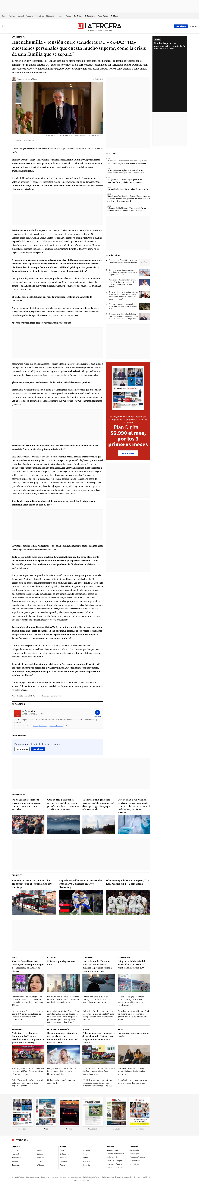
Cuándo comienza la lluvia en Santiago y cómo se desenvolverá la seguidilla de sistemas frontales (97, 999)
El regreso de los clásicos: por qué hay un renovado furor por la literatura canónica (124, 181)
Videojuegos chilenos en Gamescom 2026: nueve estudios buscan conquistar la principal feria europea (28, 1038)
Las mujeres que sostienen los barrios (133, 1035)
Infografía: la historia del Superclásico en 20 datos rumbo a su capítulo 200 (131, 964)
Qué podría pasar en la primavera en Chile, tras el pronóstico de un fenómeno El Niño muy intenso (63, 805)
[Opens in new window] (69, 1125)
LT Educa (114, 16)
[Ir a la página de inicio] (99, 26)
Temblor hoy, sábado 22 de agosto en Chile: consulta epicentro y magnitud (123, 261)
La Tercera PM (18, 37)
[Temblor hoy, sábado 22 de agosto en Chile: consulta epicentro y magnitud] (144, 262)
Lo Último (78, 16)
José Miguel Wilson (28, 79)
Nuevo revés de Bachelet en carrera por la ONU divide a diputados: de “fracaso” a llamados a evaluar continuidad (122, 283)
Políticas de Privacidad (56, 726)
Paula (120, 1029)
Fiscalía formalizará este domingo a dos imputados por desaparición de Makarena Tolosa (28, 966)
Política (12, 16)
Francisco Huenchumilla (51, 696)
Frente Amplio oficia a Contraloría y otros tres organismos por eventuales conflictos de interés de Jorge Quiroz (123, 316)
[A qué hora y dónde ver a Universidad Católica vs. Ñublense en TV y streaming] (81, 902)
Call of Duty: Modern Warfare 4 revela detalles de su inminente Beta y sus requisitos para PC (28, 1083)
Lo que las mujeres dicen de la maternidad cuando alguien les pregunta (131, 1071)
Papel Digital (103, 16)
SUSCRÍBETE (128, 453)
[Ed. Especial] (92, 1125)
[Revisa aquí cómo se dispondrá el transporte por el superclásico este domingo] (34, 902)
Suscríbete (38, 749)
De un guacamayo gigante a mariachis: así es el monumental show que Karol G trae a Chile (127, 171)
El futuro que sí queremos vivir (61, 963)
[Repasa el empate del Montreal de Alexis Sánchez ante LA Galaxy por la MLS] (144, 306)
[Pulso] (45, 1125)
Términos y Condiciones (40, 726)
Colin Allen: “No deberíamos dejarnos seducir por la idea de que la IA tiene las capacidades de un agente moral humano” (98, 1015)
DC (34, 696)
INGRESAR (193, 26)
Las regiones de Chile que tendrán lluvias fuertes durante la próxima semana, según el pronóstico (97, 966)
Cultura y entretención (58, 1029)
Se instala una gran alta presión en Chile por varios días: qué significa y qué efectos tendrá (98, 805)
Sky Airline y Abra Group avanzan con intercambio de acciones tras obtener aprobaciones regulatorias (63, 999)
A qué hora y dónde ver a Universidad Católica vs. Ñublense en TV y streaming (81, 883)
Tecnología (39, 16)
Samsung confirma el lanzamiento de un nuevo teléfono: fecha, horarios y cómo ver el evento (28, 1071)
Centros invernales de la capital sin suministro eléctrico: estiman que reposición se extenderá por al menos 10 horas (28, 1000)
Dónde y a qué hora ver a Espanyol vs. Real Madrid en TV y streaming (128, 882)
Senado (38, 696)
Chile (14, 957)
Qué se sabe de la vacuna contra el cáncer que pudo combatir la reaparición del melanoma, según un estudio (134, 806)
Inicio (4, 16)
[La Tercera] (22, 1125)
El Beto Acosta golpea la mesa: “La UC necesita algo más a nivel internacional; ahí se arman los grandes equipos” (133, 1000)
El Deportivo (51, 16)
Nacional (20, 16)
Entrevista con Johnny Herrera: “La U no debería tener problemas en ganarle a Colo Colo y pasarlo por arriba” (134, 1015)
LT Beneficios (90, 16)
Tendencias (87, 957)
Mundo (60, 16)
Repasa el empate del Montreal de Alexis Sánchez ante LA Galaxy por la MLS (123, 306)
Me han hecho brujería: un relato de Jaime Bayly (127, 189)
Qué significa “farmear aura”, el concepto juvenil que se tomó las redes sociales (26, 805)
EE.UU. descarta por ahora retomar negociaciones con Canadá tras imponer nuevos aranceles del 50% (97, 1083)
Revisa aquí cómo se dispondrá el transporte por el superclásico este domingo (32, 883)
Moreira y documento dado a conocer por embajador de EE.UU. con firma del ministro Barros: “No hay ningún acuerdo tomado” (123, 295)
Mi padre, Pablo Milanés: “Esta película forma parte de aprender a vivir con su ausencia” (126, 209)
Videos (68, 16)
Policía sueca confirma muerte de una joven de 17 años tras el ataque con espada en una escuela (128, 162)
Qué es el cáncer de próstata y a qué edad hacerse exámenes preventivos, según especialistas (123, 272)
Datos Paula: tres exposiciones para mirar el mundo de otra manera (133, 1081)
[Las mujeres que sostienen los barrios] (134, 1054)
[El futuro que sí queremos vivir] (63, 983)
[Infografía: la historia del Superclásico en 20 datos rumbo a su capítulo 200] (134, 983)
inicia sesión (22, 749)
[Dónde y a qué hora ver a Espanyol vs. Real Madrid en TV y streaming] (128, 902)
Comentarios (29, 140)
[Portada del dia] (128, 409)
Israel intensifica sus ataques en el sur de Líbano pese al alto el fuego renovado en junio (98, 1071)
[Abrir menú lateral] (4, 26)
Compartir (17, 140)
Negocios (29, 16)
